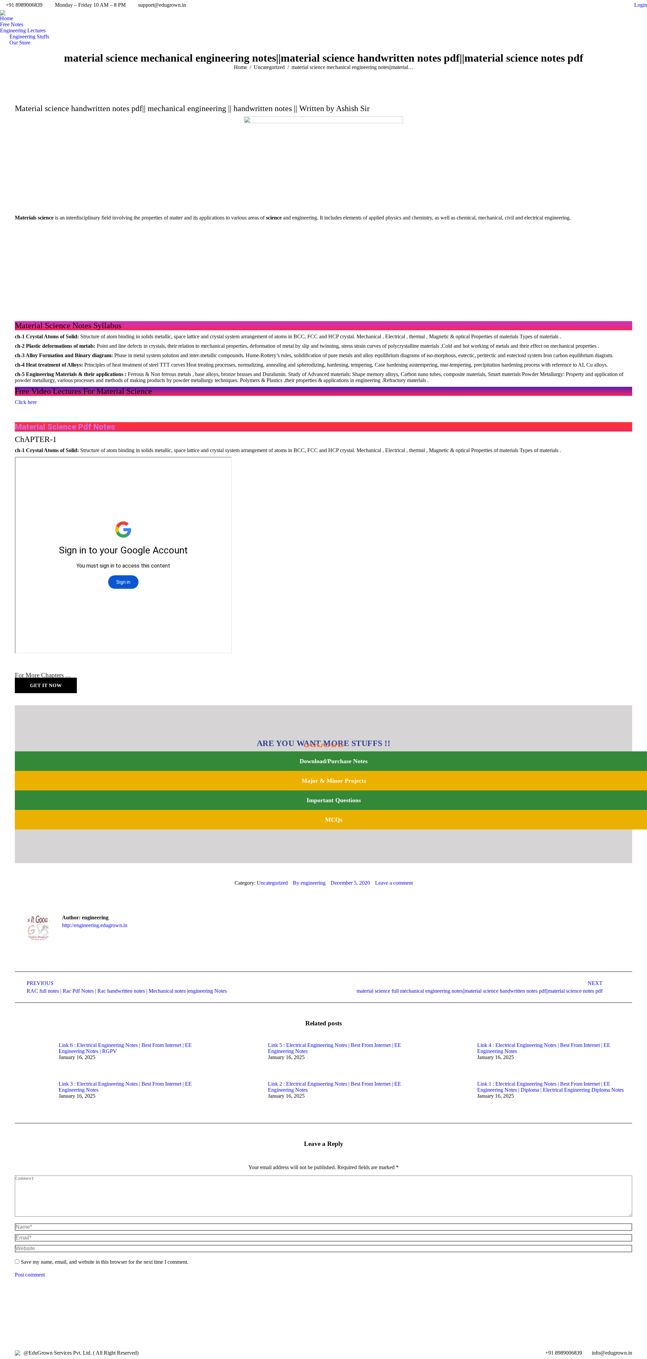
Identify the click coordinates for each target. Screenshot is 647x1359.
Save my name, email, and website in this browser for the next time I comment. (104, 1262)
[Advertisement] (323, 271)
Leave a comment (394, 883)
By (309, 883)
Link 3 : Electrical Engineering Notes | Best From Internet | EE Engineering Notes (125, 1087)
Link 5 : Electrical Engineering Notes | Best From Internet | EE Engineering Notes (334, 1048)
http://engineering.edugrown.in (94, 925)
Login (640, 5)
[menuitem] (6, 18)
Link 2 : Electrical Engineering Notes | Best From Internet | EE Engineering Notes (334, 1087)
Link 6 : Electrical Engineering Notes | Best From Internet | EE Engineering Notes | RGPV (125, 1048)
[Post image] (33, 1057)
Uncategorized (272, 883)
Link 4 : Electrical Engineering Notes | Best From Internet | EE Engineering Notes (543, 1048)
